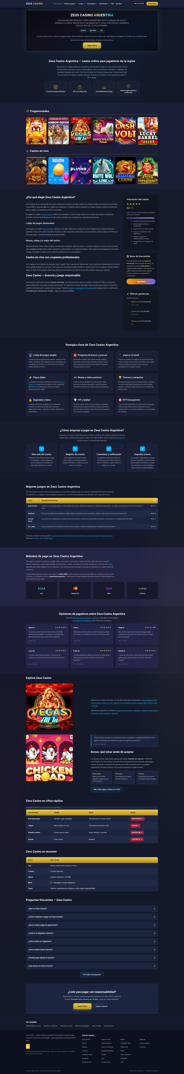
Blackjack (85, 1058)
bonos (93, 703)
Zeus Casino (58, 4)
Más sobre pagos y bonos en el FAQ (107, 789)
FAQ (112, 4)
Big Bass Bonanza (107, 536)
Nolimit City (72, 536)
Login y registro (102, 1006)
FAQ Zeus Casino (66, 1026)
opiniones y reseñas (140, 711)
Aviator (36, 538)
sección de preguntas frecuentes (81, 288)
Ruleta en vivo (86, 1062)
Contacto (143, 1047)
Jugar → (135, 825)
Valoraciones (108, 1026)
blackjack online (130, 703)
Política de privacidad (136, 1071)
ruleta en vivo (118, 703)
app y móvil (147, 703)
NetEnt (64, 536)
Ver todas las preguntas (92, 975)
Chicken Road (48, 538)
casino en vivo (107, 703)
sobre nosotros (104, 713)
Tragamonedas (87, 1054)
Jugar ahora (92, 45)
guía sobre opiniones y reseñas (87, 618)
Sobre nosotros (126, 1054)
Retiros (84, 1047)
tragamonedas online (149, 700)
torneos (139, 703)
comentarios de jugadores (81, 621)
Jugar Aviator (96, 1026)
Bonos (84, 1043)
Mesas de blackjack (82, 1026)
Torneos (85, 1051)
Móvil (122, 1051)
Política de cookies (152, 1071)
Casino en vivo (106, 1039)
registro (121, 438)
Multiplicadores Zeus (33, 1026)
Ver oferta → (137, 819)
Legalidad (124, 1058)
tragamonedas (47, 229)
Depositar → (137, 832)
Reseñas (119, 4)
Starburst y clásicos (51, 1026)
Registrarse (152, 3)
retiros (110, 564)
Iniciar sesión (139, 3)
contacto (114, 713)
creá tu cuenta (47, 214)
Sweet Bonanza (81, 536)
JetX (40, 538)
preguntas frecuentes (124, 711)
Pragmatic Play (57, 536)
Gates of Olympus (93, 536)
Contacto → (137, 839)
